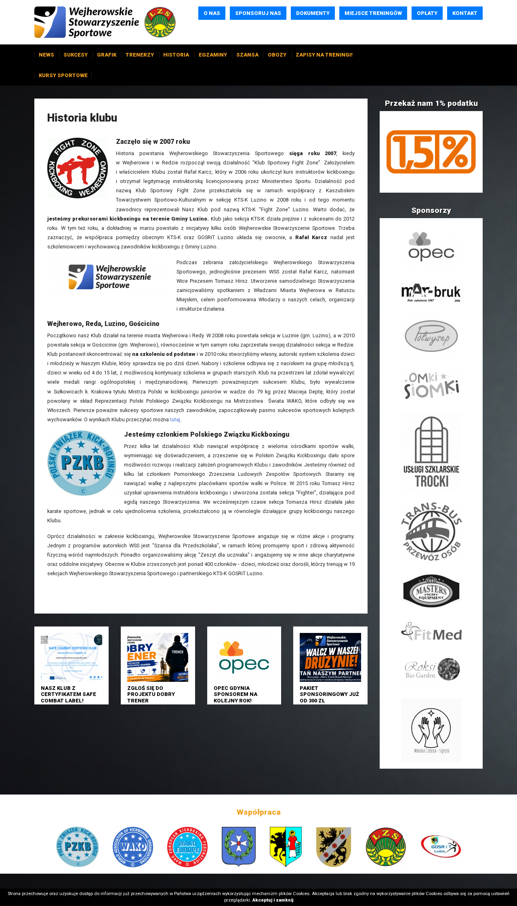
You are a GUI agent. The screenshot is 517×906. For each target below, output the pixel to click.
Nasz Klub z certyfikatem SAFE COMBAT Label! (68, 694)
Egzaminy (213, 55)
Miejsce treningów (373, 13)
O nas (212, 13)
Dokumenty (313, 13)
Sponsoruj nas (258, 13)
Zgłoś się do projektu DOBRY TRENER (151, 694)
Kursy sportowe (63, 75)
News (46, 55)
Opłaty (427, 13)
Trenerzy (140, 55)
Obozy (277, 55)
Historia (176, 55)
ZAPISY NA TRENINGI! (324, 55)
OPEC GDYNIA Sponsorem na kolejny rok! (235, 694)
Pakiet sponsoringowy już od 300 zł (329, 694)
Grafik (106, 55)
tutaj (175, 419)
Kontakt (464, 13)
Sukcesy (75, 55)
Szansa (247, 55)
